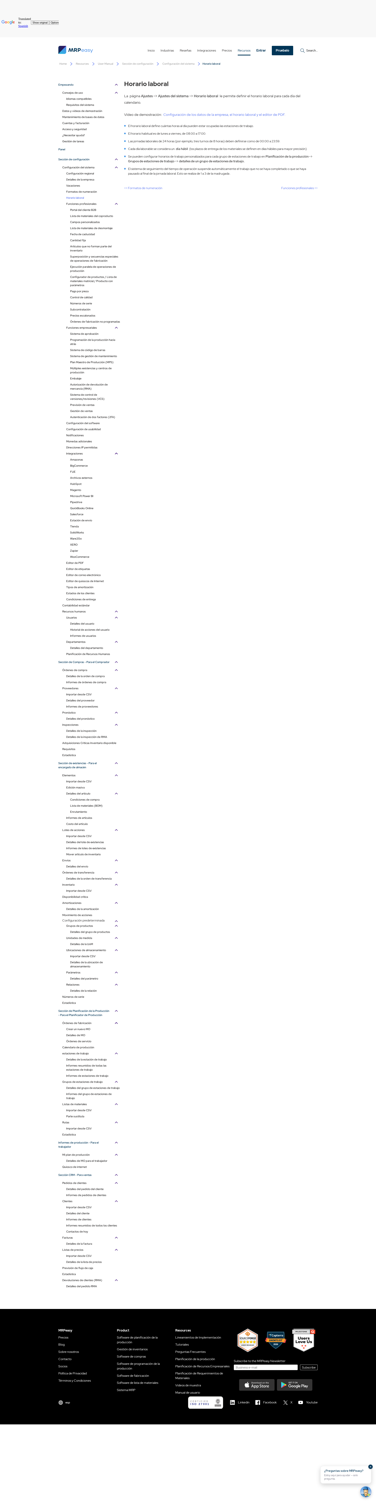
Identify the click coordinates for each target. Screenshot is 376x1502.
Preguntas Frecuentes (190, 1352)
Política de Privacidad (72, 1373)
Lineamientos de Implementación (198, 1337)
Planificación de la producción (195, 1359)
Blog (61, 1344)
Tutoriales (182, 1344)
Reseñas (185, 50)
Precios (227, 50)
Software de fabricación (133, 1376)
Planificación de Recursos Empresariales (202, 1366)
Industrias (167, 50)
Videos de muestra (188, 1385)
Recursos (244, 50)
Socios (62, 1366)
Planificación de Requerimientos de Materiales (199, 1375)
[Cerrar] (370, 1467)
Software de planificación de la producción (137, 1339)
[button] (345, 1475)
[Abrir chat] (365, 1491)
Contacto (64, 1359)
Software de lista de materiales (137, 1383)
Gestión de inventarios (132, 1349)
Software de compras (131, 1356)
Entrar (261, 50)
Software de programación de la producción (138, 1366)
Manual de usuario (187, 1392)
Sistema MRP (126, 1390)
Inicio (151, 50)
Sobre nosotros (68, 1352)
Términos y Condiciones (74, 1381)
